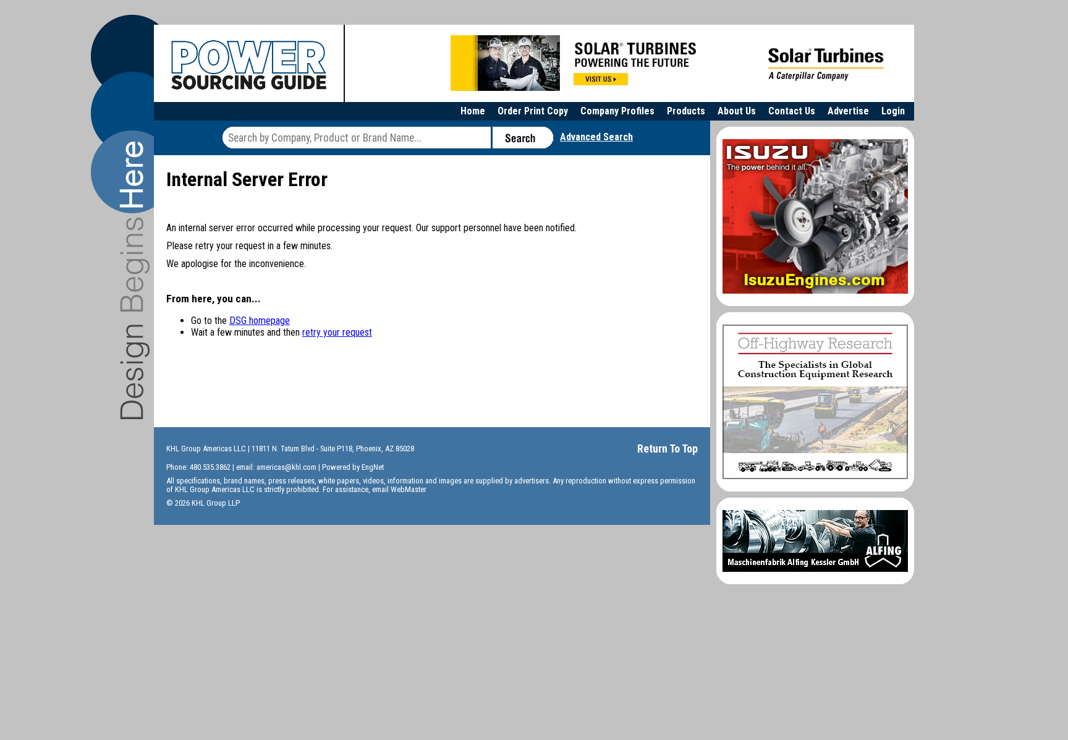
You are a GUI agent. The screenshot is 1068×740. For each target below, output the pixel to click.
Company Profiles (617, 111)
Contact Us (791, 111)
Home (472, 111)
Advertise (848, 111)
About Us (737, 111)
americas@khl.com (286, 467)
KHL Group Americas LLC (206, 448)
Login (893, 111)
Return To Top (667, 448)
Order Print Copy (533, 111)
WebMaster (408, 489)
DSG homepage (259, 320)
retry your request (337, 332)
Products (686, 111)
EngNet (373, 467)
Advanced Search (596, 137)
